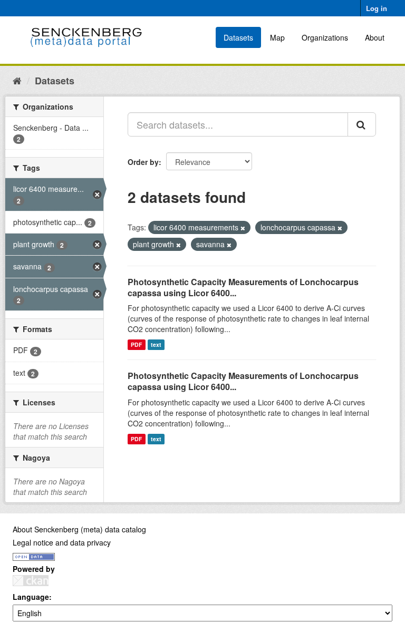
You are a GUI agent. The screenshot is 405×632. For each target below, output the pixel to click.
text (156, 344)
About (374, 37)
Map (277, 37)
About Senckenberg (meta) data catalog (79, 529)
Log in (376, 8)
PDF (136, 344)
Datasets (238, 37)
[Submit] (362, 124)
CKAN (31, 580)
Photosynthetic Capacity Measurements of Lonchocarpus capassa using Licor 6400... (243, 287)
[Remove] (242, 227)
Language (31, 596)
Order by (143, 162)
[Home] (17, 80)
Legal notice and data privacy (62, 542)
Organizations (325, 37)
